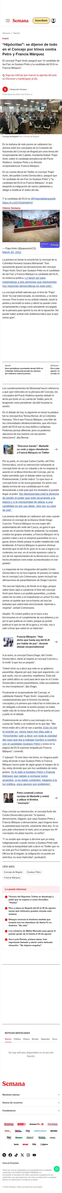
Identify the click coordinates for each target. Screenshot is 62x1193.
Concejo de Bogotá (13, 872)
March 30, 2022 (11, 252)
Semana (6, 33)
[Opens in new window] (10, 1155)
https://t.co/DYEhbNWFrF (17, 202)
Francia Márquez (12, 877)
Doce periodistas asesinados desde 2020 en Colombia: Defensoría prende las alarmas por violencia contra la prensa (24, 371)
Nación (16, 33)
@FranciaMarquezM (43, 198)
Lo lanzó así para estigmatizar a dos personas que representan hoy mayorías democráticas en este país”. (29, 282)
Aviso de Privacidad (13, 1163)
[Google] (4, 1155)
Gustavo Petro (34, 872)
